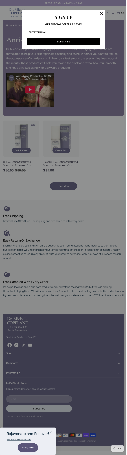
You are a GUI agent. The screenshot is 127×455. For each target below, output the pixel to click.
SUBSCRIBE (62, 41)
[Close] (50, 432)
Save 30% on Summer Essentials (19, 439)
